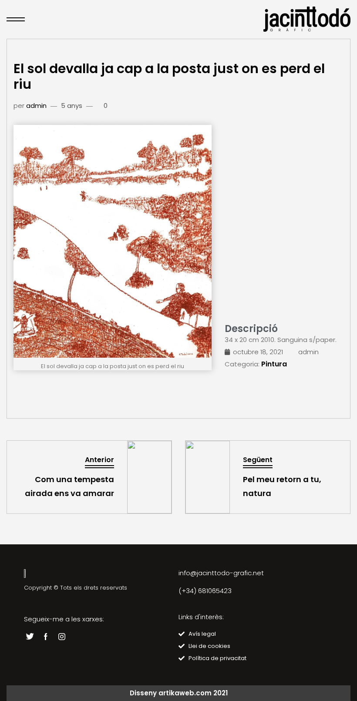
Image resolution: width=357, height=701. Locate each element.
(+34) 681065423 (205, 590)
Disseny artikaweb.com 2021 (179, 693)
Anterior (99, 460)
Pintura (274, 364)
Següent (258, 460)
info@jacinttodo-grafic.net (221, 572)
